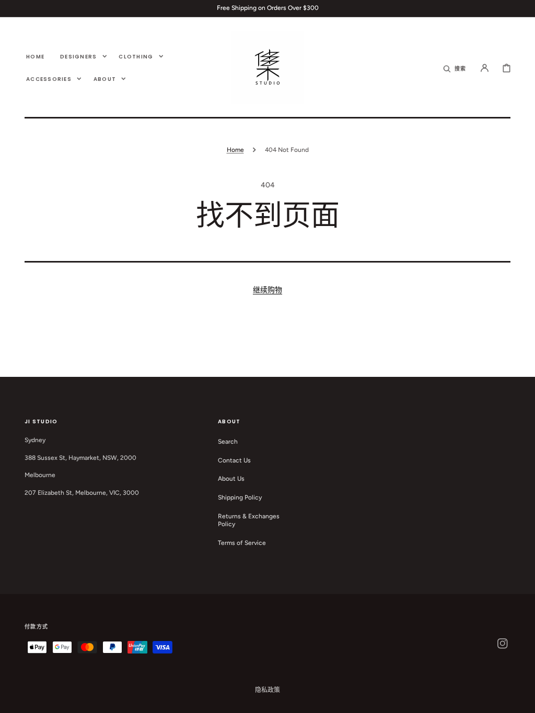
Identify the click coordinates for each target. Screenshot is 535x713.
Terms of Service (242, 542)
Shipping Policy (240, 497)
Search (228, 441)
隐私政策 (267, 690)
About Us (231, 478)
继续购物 (267, 290)
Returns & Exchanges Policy (249, 520)
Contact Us (234, 460)
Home (235, 149)
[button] (455, 67)
